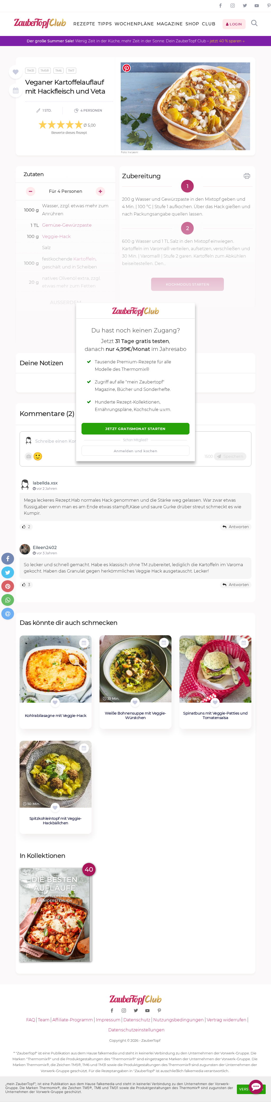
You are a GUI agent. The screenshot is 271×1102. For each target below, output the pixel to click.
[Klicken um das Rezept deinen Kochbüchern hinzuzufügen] (55, 702)
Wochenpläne (134, 23)
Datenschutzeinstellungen (136, 1029)
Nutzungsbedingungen (178, 1019)
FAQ (30, 1019)
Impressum (108, 1019)
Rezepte (84, 23)
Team (43, 1019)
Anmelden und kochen (135, 451)
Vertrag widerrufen (226, 1019)
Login (235, 24)
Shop (192, 23)
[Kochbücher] (15, 72)
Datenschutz (136, 1019)
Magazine (170, 23)
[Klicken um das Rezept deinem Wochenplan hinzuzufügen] (84, 643)
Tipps (105, 23)
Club (208, 23)
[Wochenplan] (15, 91)
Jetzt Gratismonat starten (135, 429)
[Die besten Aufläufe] (56, 915)
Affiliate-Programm (72, 1019)
